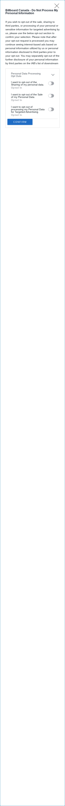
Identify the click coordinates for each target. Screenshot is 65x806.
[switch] (51, 83)
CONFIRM (20, 122)
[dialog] (32, 403)
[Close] (58, 7)
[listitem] (32, 74)
